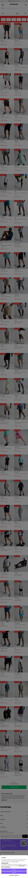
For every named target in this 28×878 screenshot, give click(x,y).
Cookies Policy (4, 863)
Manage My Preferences (14, 875)
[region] (14, 866)
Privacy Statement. (5, 866)
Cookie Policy (21, 865)
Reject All (14, 872)
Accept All (14, 869)
